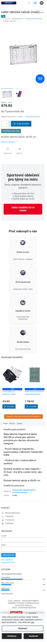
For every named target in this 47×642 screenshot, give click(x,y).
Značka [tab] (19, 423)
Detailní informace (8, 142)
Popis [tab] (5, 423)
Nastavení (22, 628)
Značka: (9, 21)
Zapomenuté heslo (8, 562)
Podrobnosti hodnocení (33, 19)
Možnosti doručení (33, 117)
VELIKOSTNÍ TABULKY (23, 605)
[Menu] (41, 3)
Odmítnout (11, 636)
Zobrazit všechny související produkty (23, 416)
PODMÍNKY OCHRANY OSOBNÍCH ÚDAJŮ (23, 603)
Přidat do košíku (23, 124)
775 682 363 (9, 520)
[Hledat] (29, 3)
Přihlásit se (8, 555)
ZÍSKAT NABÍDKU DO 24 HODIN (22, 209)
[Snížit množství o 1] (10, 125)
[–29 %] (12, 375)
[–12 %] (35, 375)
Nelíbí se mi (5, 588)
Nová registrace (7, 560)
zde (32, 622)
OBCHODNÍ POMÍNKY (30, 601)
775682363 (9, 516)
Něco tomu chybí (7, 583)
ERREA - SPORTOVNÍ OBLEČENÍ (24, 608)
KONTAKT (17, 601)
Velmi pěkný (5, 577)
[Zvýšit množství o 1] (10, 122)
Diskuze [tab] (12, 423)
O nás (10, 601)
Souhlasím (33, 636)
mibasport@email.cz (12, 513)
